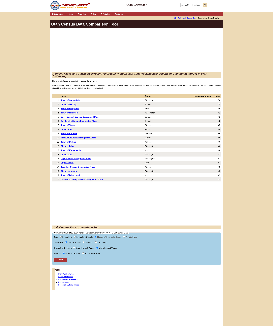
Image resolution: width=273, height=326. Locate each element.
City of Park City (68, 104)
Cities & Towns (74, 242)
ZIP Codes (105, 14)
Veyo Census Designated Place (76, 158)
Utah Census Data (189, 18)
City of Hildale (68, 146)
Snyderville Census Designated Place (79, 121)
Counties (82, 14)
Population (67, 237)
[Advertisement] (113, 50)
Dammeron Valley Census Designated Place (82, 179)
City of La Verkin (69, 171)
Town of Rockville (69, 113)
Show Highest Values (85, 248)
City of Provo (67, 163)
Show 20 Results (73, 253)
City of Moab (67, 129)
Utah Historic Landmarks (68, 279)
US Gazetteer (58, 14)
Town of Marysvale (70, 108)
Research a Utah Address (68, 285)
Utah (71, 14)
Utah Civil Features (66, 274)
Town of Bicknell (69, 142)
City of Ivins (67, 154)
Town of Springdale (70, 100)
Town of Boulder (69, 133)
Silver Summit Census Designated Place (80, 117)
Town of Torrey (68, 125)
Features (119, 14)
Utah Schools (63, 282)
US (175, 18)
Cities (93, 14)
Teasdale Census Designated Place (78, 167)
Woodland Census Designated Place (78, 138)
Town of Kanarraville (71, 150)
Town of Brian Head (70, 175)
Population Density (84, 237)
